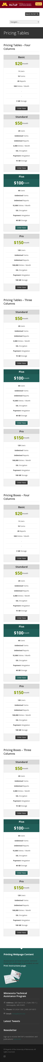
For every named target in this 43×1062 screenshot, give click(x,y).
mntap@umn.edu (18, 1014)
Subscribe (17, 1039)
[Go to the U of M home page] (16, 4)
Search (38, 4)
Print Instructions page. (15, 965)
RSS (4, 1056)
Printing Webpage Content (19, 954)
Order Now (21, 108)
